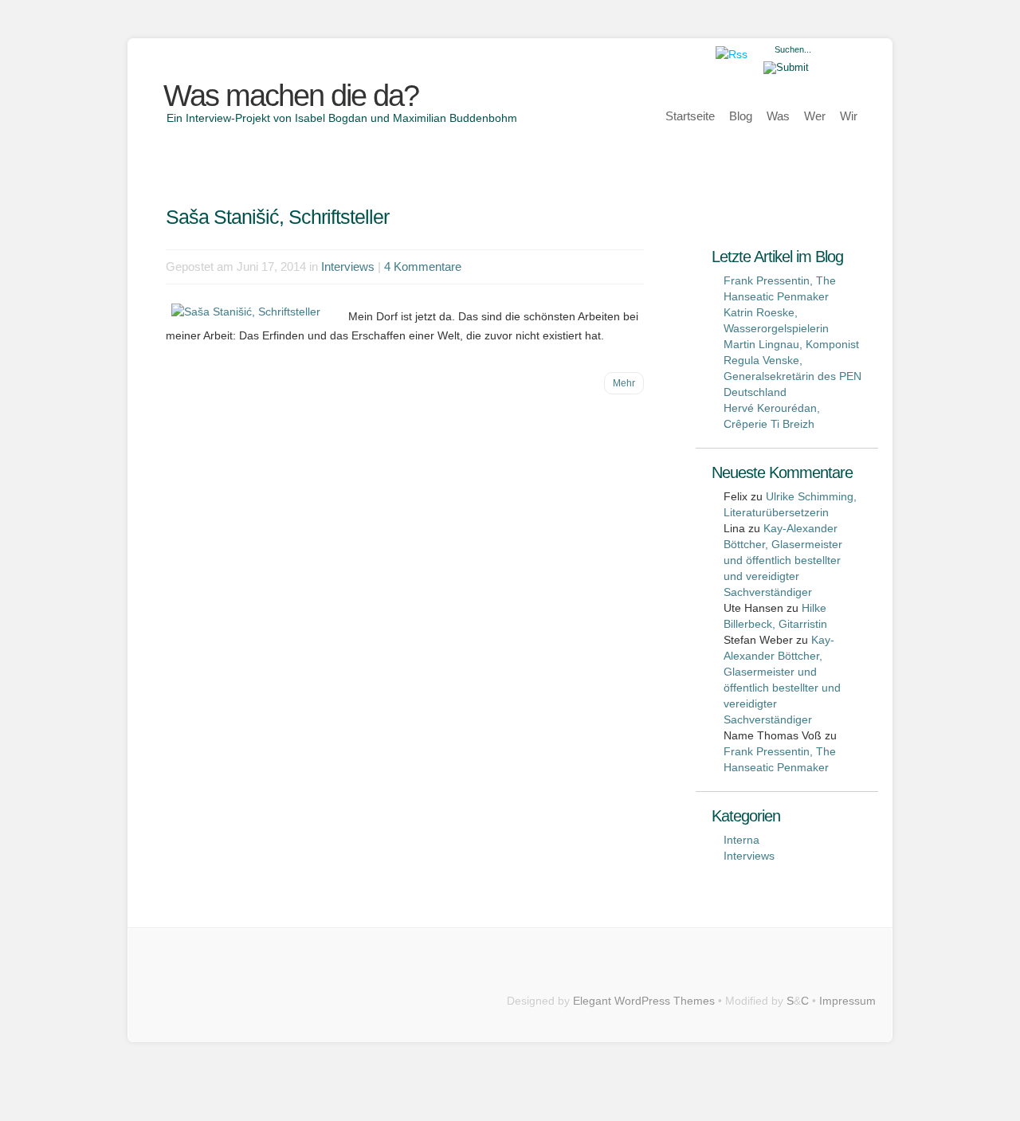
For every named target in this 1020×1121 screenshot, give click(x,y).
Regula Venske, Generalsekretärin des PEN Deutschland (792, 376)
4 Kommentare (422, 266)
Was (778, 116)
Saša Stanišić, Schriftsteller (277, 217)
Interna (741, 839)
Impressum (847, 1000)
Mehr (624, 383)
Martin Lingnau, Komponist (791, 344)
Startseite (690, 116)
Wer (815, 116)
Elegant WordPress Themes (644, 1000)
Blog (740, 116)
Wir (848, 116)
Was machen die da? (290, 95)
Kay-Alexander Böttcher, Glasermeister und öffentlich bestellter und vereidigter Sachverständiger (783, 560)
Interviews (348, 266)
